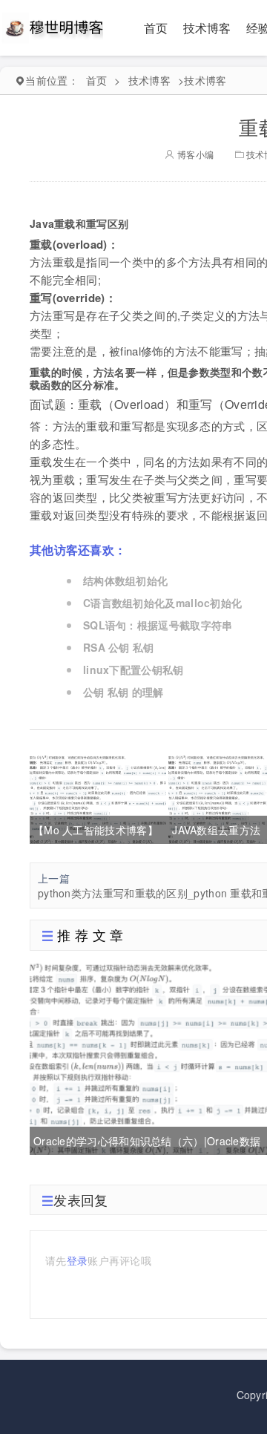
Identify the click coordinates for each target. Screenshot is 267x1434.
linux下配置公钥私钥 (133, 669)
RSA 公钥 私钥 (118, 647)
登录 (77, 1260)
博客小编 (194, 154)
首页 (156, 27)
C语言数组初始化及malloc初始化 (162, 602)
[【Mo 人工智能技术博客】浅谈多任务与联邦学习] (98, 797)
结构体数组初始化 (125, 580)
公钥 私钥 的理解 (123, 691)
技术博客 (207, 27)
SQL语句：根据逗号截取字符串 (158, 625)
